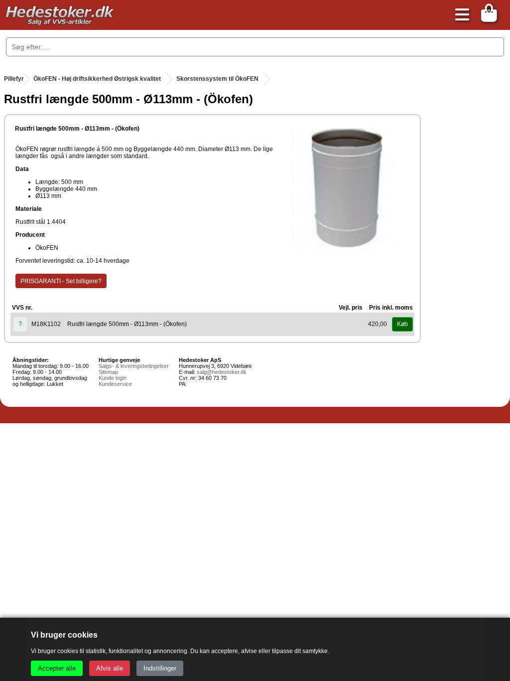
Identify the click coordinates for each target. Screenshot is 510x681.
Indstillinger (159, 668)
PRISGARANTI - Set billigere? (61, 281)
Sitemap (108, 372)
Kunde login (113, 378)
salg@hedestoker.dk (222, 372)
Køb (402, 324)
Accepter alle (57, 668)
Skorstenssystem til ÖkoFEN (217, 78)
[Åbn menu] (459, 15)
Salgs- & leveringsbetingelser (134, 366)
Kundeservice (115, 384)
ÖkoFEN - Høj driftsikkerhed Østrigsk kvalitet (97, 78)
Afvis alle (109, 668)
